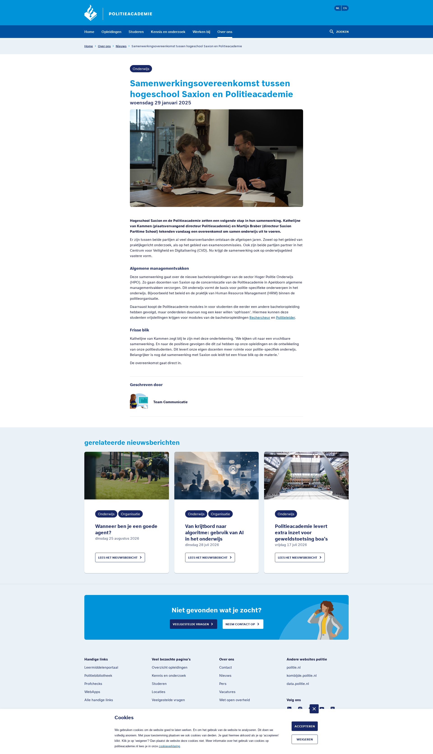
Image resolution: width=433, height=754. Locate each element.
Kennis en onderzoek (168, 31)
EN (345, 8)
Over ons (224, 31)
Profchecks (93, 683)
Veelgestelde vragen (191, 624)
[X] (332, 708)
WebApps (92, 691)
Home (89, 31)
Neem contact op (240, 624)
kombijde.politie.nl (302, 675)
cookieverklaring (169, 746)
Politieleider (285, 317)
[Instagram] (300, 708)
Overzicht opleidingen (169, 667)
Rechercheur (259, 317)
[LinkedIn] (289, 708)
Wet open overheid (234, 700)
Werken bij (201, 31)
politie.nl (294, 667)
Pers (222, 683)
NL (337, 8)
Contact (225, 667)
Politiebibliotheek (98, 675)
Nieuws (121, 46)
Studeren (136, 31)
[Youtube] (322, 708)
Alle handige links (98, 700)
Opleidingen (111, 31)
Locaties (158, 691)
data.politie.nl (298, 683)
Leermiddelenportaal (101, 667)
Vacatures (227, 691)
